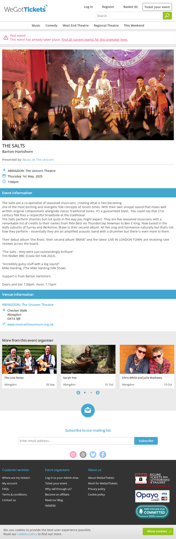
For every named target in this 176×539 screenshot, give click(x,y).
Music (36, 25)
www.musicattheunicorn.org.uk (30, 324)
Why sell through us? (58, 489)
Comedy (52, 25)
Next (98, 392)
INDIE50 (50, 505)
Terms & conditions (14, 494)
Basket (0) (130, 7)
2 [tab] (91, 392)
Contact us (9, 500)
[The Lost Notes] (29, 359)
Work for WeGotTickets (102, 483)
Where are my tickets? (16, 478)
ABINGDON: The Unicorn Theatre (28, 304)
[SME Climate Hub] (152, 518)
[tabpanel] (29, 366)
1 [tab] (85, 392)
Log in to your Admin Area (61, 478)
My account (9, 483)
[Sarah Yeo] (88, 359)
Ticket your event (157, 7)
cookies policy (27, 534)
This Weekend (134, 25)
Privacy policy (96, 489)
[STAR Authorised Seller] (152, 487)
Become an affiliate (57, 494)
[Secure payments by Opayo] (152, 501)
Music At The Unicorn (38, 160)
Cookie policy (96, 494)
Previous (78, 392)
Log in (88, 7)
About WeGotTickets (101, 478)
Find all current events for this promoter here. (95, 40)
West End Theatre (76, 25)
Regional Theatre (106, 25)
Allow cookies (157, 531)
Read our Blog (54, 500)
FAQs (5, 489)
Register (108, 7)
